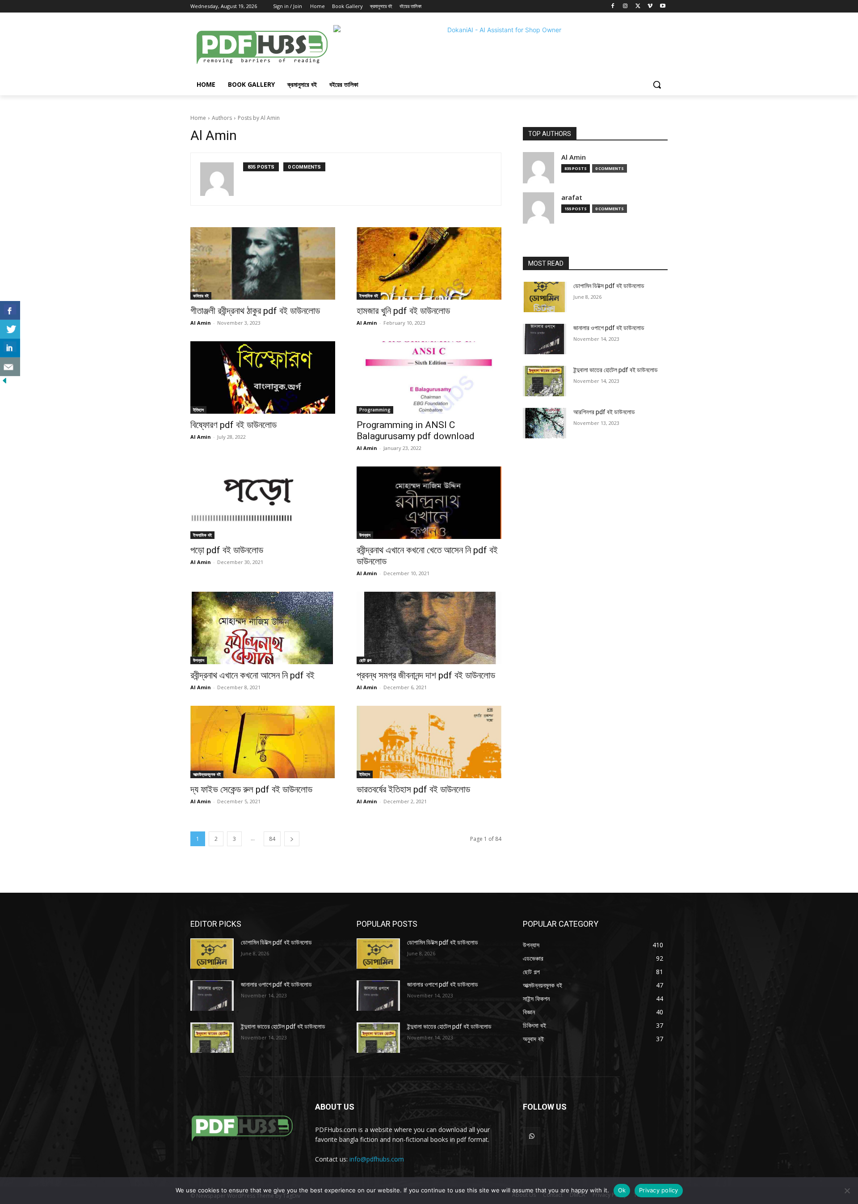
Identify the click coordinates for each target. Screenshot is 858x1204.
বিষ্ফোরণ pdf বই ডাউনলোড (233, 425)
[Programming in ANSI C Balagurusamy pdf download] (429, 377)
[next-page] (291, 838)
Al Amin (200, 322)
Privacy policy (658, 1190)
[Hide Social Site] (4, 382)
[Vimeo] (650, 6)
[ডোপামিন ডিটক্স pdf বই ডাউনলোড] (544, 297)
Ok (622, 1190)
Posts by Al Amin (259, 118)
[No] (846, 1190)
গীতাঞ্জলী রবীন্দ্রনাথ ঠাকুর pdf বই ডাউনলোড (255, 310)
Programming (375, 410)
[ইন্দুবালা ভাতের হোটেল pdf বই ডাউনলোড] (544, 381)
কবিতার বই (201, 296)
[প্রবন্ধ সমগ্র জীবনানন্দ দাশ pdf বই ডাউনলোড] (429, 628)
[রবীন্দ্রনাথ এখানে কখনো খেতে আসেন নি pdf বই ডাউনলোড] (429, 502)
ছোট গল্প (365, 660)
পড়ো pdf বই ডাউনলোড (226, 550)
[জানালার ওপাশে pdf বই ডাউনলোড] (544, 339)
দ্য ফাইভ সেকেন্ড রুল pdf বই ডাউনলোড (251, 789)
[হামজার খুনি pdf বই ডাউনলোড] (429, 263)
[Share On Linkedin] (10, 348)
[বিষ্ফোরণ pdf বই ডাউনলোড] (262, 377)
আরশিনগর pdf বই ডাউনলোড (604, 411)
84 (272, 839)
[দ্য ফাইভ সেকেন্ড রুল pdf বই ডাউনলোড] (262, 742)
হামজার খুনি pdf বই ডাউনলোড (403, 310)
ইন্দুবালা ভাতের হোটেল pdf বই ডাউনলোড (615, 369)
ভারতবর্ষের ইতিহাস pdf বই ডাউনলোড (413, 789)
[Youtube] (662, 6)
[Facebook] (613, 6)
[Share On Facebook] (10, 310)
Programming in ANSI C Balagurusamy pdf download (416, 430)
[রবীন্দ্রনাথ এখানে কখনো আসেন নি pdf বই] (262, 628)
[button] (657, 84)
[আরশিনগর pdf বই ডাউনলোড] (544, 423)
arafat (571, 197)
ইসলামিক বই (368, 296)
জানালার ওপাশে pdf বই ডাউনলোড (608, 327)
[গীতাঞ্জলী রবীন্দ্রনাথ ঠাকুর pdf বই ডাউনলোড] (262, 263)
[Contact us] (10, 366)
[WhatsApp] (531, 1136)
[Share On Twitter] (10, 329)
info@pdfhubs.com (376, 1159)
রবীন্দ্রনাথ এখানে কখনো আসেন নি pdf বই (252, 675)
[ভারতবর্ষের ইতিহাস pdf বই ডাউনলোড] (429, 742)
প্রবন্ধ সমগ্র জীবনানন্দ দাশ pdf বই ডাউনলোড (426, 675)
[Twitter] (638, 6)
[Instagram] (625, 6)
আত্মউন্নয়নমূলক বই (207, 774)
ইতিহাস (198, 410)
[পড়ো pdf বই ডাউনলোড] (262, 502)
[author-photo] (221, 179)
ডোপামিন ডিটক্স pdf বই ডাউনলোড (608, 285)
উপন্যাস (364, 535)
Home (198, 118)
